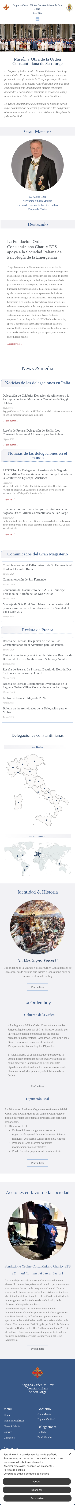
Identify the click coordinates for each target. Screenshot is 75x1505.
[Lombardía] (22, 764)
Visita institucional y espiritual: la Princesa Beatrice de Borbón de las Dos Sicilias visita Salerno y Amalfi (37, 657)
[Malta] (39, 856)
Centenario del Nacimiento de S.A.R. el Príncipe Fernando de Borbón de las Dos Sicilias (34, 591)
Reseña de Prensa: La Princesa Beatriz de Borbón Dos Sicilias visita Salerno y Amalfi (37, 671)
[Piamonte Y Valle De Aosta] (13, 767)
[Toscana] (30, 780)
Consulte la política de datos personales (26, 1473)
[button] (38, 19)
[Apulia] (60, 798)
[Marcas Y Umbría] (38, 781)
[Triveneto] (34, 761)
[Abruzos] (44, 788)
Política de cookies (14, 1469)
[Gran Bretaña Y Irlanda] (36, 852)
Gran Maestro (37, 131)
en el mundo (37, 836)
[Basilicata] (56, 800)
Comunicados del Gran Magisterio (37, 554)
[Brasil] (27, 866)
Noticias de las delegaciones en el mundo (37, 455)
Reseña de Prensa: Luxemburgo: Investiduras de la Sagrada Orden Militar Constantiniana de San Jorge (35, 511)
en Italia (37, 747)
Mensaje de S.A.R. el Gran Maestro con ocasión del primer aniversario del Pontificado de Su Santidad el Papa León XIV (36, 607)
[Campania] (48, 797)
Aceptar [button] (36, 1481)
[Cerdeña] (18, 802)
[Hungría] (40, 853)
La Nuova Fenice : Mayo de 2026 (24, 698)
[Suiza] (38, 854)
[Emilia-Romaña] (30, 771)
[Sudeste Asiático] (59, 863)
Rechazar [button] (36, 1489)
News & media (37, 368)
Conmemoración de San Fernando (24, 579)
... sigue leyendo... (14, 344)
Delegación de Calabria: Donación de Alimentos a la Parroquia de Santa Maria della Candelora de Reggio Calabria (36, 399)
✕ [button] (70, 1454)
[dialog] (37, 1477)
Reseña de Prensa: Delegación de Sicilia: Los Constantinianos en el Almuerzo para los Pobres (33, 432)
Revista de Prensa (37, 629)
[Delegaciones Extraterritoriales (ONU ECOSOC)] (23, 855)
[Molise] (48, 792)
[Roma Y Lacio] (38, 792)
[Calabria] (57, 808)
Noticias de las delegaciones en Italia (37, 382)
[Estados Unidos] (17, 856)
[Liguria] (18, 772)
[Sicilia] (46, 820)
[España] (36, 855)
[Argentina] (24, 870)
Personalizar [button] (37, 1498)
